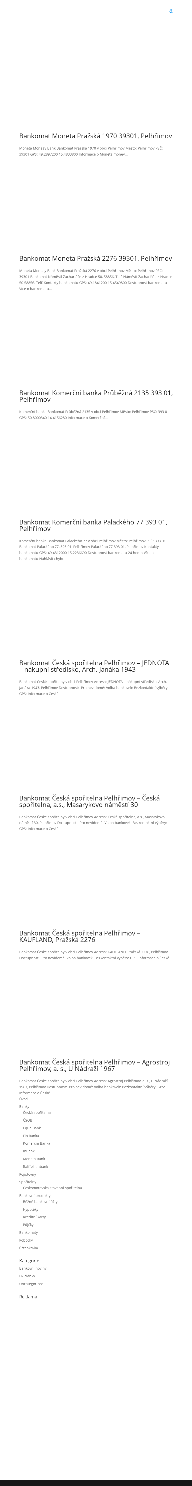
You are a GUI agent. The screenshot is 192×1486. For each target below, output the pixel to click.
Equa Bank (32, 1128)
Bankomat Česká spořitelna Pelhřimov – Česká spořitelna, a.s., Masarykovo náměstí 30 (89, 801)
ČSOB (27, 1120)
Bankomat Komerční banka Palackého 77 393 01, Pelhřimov (93, 525)
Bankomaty (28, 1232)
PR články (27, 1276)
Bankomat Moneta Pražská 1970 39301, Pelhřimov (95, 135)
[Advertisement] (56, 1388)
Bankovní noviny (32, 1268)
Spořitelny (27, 1181)
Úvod (23, 1099)
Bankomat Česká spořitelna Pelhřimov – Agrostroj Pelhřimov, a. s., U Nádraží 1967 (94, 1065)
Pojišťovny (27, 1174)
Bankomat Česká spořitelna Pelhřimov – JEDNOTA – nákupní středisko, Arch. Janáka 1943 (94, 666)
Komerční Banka (36, 1143)
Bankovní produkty (34, 1195)
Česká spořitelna (37, 1112)
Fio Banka (31, 1135)
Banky (24, 1106)
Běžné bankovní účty (40, 1201)
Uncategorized (31, 1283)
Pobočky (26, 1240)
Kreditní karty (34, 1216)
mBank (28, 1151)
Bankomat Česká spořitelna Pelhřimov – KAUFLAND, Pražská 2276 (79, 936)
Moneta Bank (34, 1158)
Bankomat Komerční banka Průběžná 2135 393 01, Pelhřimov (96, 396)
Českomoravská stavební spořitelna (52, 1187)
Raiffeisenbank (35, 1166)
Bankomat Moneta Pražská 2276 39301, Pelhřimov (95, 258)
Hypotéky (30, 1209)
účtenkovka (28, 1248)
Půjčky (28, 1224)
